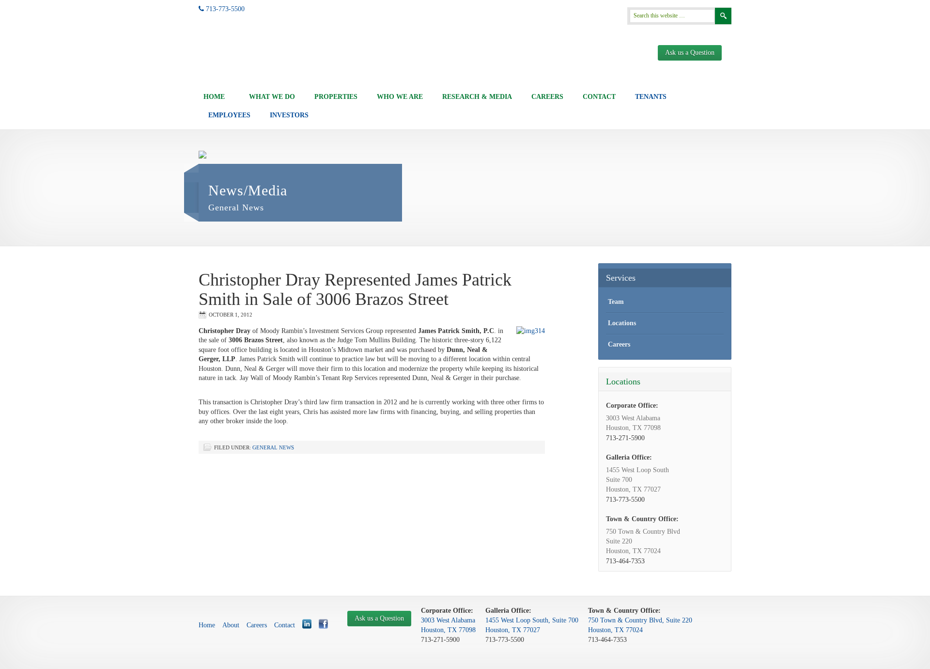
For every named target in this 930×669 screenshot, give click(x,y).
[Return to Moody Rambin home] (236, 60)
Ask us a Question (689, 52)
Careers (547, 96)
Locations (622, 323)
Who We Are (400, 96)
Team (616, 301)
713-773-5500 (224, 9)
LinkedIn (306, 624)
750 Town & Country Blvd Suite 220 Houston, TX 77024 (643, 541)
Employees (229, 115)
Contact (599, 96)
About (230, 625)
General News (273, 447)
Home (214, 96)
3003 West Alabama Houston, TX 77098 (633, 422)
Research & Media (477, 96)
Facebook (323, 624)
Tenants (650, 96)
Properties (335, 96)
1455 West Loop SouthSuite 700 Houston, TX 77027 (637, 479)
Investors (289, 115)
